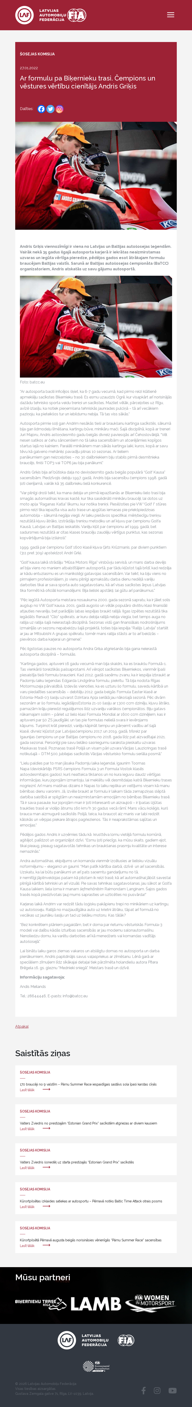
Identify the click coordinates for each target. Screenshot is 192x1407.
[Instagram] (59, 109)
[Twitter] (50, 109)
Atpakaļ (22, 1026)
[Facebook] (41, 109)
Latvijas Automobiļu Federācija (52, 1384)
